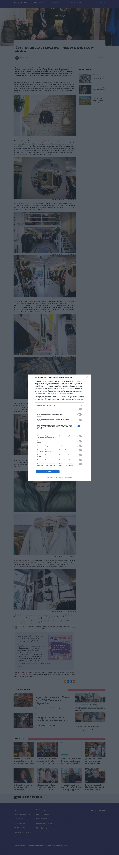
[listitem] (59, 405)
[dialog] (59, 428)
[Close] (87, 377)
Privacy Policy (68, 477)
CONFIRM (48, 471)
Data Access (59, 477)
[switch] (79, 409)
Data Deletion (50, 477)
